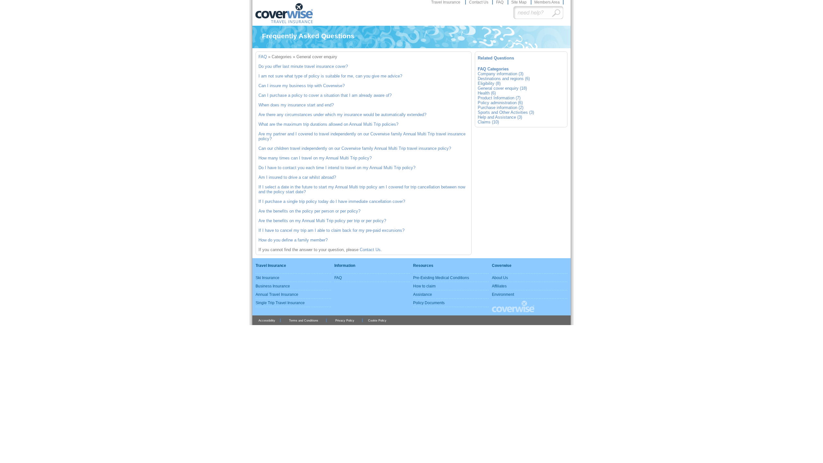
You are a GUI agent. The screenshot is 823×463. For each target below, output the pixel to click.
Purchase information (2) (500, 107)
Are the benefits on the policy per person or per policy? (309, 211)
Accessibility (266, 320)
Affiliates (499, 286)
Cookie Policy (377, 320)
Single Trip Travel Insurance (280, 303)
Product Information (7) (499, 97)
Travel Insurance (446, 2)
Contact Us (479, 2)
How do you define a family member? (293, 240)
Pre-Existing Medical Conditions (441, 278)
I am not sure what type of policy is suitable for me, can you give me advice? (330, 76)
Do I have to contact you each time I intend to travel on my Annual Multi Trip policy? (336, 167)
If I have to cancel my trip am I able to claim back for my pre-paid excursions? (331, 230)
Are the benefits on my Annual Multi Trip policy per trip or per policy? (322, 220)
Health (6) (487, 93)
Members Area (547, 2)
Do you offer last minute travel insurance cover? (303, 66)
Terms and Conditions (303, 320)
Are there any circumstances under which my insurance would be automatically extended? (342, 114)
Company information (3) (500, 73)
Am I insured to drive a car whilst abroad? (297, 177)
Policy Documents (429, 303)
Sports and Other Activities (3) (506, 112)
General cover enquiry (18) (502, 88)
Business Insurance (273, 286)
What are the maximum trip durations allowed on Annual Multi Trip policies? (328, 124)
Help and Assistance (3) (500, 117)
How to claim (424, 286)
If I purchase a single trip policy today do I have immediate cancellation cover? (331, 201)
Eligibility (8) (489, 83)
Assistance (422, 294)
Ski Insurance (267, 278)
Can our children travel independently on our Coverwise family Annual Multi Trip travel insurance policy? (354, 148)
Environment (503, 294)
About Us (500, 278)
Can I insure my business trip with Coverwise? (301, 85)
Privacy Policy (344, 320)
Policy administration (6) (500, 102)
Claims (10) (488, 122)
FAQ (500, 2)
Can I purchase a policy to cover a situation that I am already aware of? (325, 95)
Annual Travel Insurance (277, 294)
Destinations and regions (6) (504, 78)
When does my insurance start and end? (296, 105)
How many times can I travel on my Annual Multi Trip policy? (315, 158)
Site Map (519, 2)
